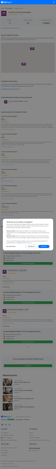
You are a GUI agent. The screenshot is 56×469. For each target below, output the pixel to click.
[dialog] (28, 234)
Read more (29, 242)
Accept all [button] (44, 246)
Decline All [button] (31, 246)
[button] (11, 246)
